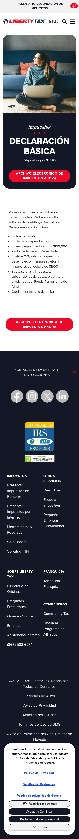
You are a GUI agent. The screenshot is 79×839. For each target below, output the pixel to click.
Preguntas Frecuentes (16, 603)
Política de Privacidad (39, 773)
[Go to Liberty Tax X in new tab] (47, 396)
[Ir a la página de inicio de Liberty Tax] (24, 21)
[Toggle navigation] (72, 21)
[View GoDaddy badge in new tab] (39, 458)
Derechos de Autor (39, 696)
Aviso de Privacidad (39, 705)
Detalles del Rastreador (39, 784)
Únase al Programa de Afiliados (54, 628)
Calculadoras (17, 541)
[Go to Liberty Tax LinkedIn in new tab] (62, 396)
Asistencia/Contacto (23, 635)
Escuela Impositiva (51, 502)
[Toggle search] (64, 21)
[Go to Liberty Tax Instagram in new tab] (32, 396)
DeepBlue (51, 490)
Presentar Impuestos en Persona (18, 490)
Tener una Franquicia (51, 583)
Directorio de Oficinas (18, 588)
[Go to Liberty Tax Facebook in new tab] (17, 396)
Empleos (14, 625)
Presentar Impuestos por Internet (19, 511)
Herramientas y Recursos (19, 529)
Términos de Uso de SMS (39, 724)
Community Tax (56, 613)
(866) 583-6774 (19, 644)
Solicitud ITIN (18, 551)
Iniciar (54, 21)
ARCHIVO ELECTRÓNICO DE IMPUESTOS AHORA (39, 176)
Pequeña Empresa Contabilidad (53, 520)
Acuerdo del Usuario (39, 714)
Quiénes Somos (20, 616)
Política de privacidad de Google (39, 795)
